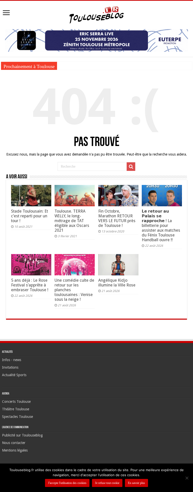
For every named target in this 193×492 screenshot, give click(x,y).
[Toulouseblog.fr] (96, 14)
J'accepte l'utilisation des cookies (67, 483)
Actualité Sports (14, 375)
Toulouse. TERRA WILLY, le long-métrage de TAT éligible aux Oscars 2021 (72, 221)
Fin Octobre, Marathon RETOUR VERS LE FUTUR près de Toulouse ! (116, 218)
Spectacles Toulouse (17, 417)
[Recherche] (131, 166)
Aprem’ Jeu (67, 66)
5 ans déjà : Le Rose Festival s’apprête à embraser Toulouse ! (29, 285)
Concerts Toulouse (16, 402)
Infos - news (11, 360)
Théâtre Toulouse (15, 409)
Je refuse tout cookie (107, 483)
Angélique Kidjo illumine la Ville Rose (116, 282)
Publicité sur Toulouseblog (22, 435)
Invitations (10, 367)
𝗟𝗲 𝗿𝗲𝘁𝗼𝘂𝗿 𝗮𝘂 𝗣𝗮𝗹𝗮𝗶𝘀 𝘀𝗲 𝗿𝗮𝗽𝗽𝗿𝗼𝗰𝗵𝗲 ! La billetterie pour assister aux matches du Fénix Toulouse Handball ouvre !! (161, 225)
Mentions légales (15, 450)
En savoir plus (136, 483)
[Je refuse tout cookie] (186, 477)
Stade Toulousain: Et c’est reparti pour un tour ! (29, 216)
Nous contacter (13, 443)
